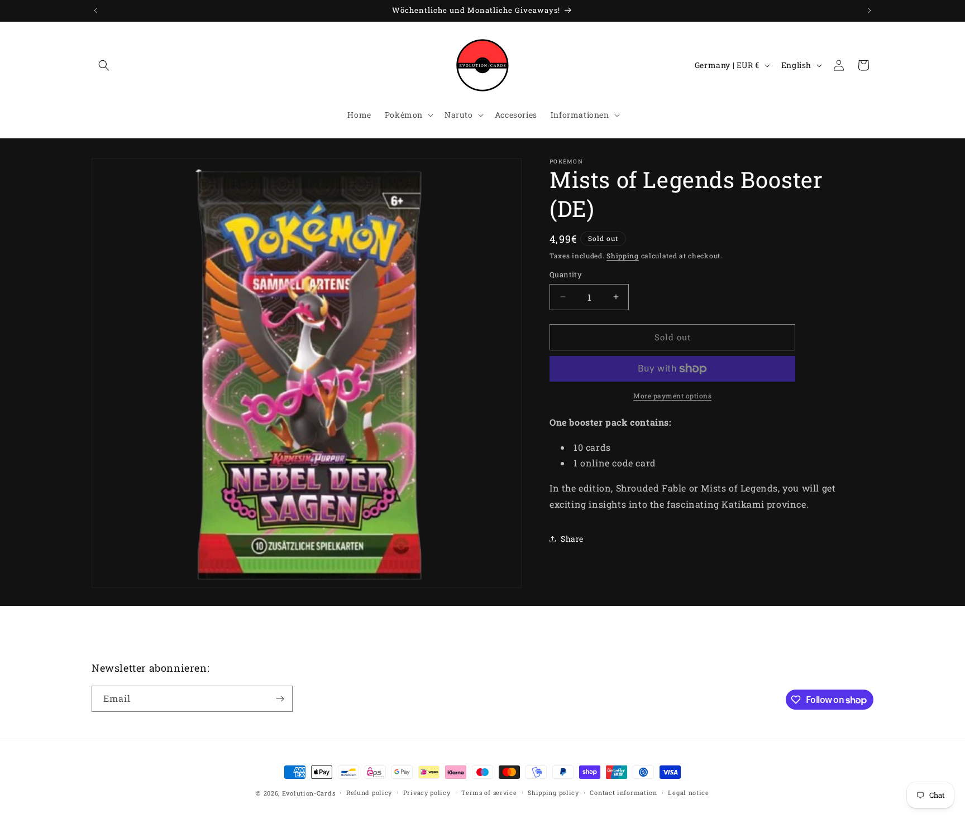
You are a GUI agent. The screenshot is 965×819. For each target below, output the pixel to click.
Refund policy (369, 792)
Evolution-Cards (309, 793)
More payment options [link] (672, 395)
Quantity (566, 274)
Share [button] (572, 538)
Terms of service (489, 792)
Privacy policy (427, 792)
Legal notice (688, 792)
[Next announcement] (869, 10)
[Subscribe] (279, 699)
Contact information (623, 792)
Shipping (622, 255)
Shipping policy (553, 792)
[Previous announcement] (95, 10)
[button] (104, 65)
